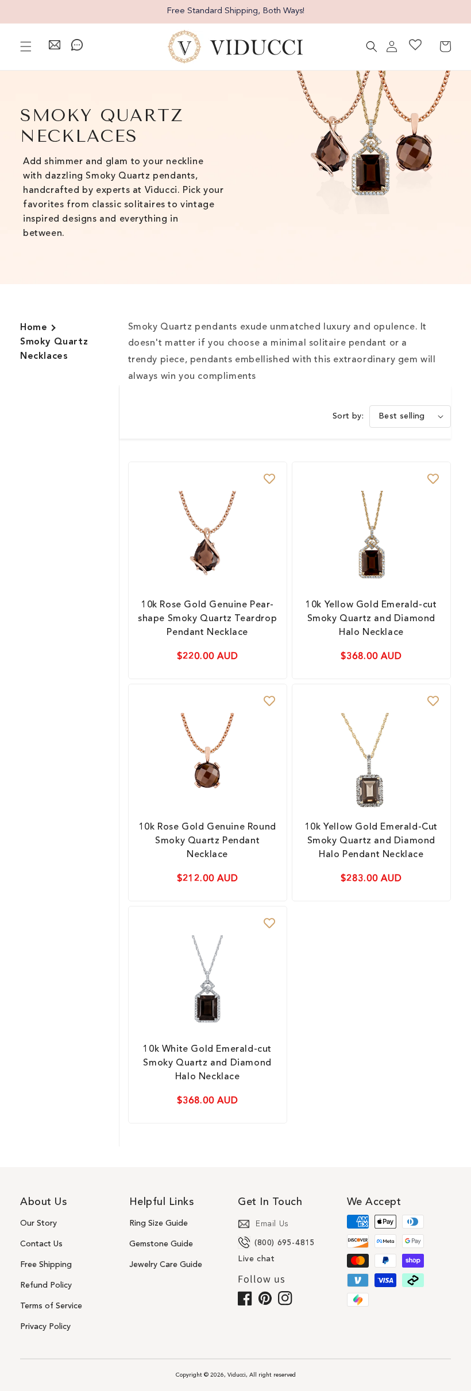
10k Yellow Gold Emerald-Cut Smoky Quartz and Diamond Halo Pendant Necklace (371, 841)
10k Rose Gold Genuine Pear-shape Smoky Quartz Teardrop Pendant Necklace (207, 618)
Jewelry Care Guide (165, 1265)
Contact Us (41, 1244)
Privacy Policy (45, 1327)
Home (33, 327)
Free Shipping (46, 1265)
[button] (25, 46)
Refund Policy (46, 1285)
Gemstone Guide (161, 1244)
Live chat (256, 1259)
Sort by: (348, 416)
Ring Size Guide (158, 1223)
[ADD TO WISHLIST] (269, 479)
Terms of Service (51, 1306)
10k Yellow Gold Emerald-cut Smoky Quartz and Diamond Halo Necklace (371, 618)
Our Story (38, 1223)
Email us (272, 1224)
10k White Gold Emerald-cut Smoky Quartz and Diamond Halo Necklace (207, 1063)
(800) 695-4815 (284, 1243)
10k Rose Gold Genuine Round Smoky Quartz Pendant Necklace (207, 841)
